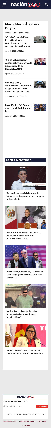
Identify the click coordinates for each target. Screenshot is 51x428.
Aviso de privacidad (26, 421)
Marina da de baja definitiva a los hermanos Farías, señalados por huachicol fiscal (22, 314)
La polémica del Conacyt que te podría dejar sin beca (18, 108)
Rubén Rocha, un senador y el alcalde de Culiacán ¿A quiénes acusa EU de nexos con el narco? (25, 275)
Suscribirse (41, 406)
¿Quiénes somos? (9, 421)
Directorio (42, 421)
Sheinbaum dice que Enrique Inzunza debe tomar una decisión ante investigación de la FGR (23, 235)
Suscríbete (26, 426)
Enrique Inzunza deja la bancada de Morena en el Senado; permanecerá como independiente (25, 196)
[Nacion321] (25, 4)
